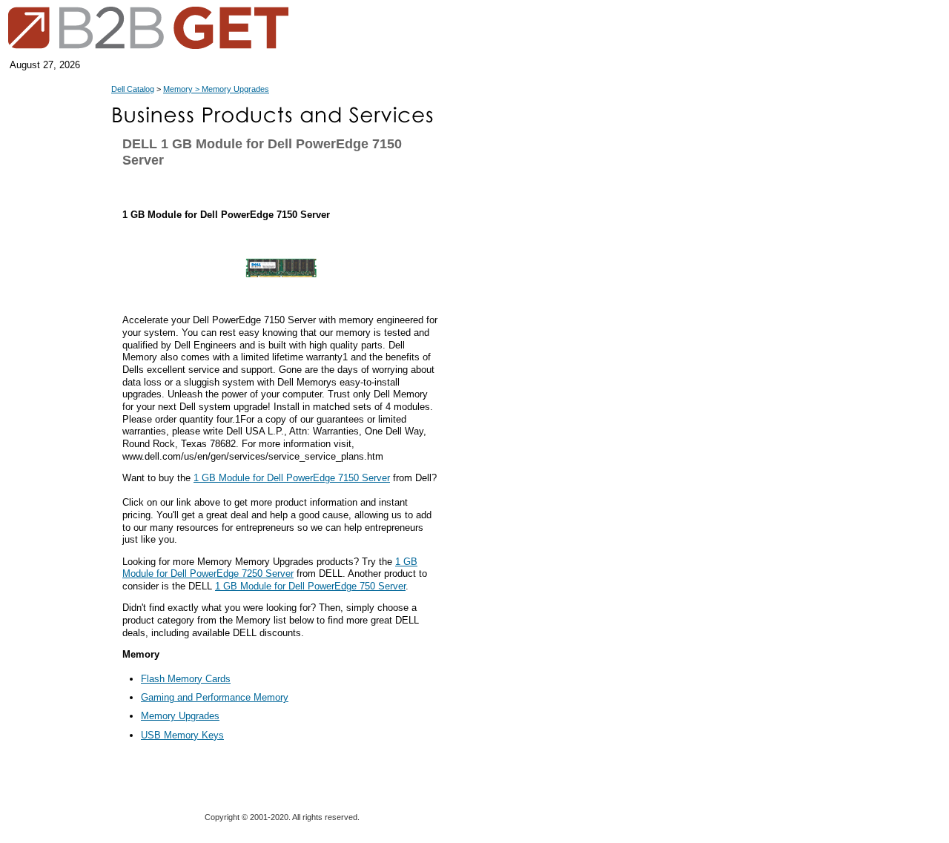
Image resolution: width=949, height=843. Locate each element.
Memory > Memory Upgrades (216, 89)
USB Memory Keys (182, 735)
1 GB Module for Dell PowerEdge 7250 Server (269, 568)
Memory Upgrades (180, 715)
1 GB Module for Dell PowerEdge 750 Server (310, 586)
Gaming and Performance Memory (214, 697)
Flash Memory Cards (186, 678)
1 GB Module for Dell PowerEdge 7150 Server (292, 477)
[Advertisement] (515, 453)
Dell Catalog (132, 89)
